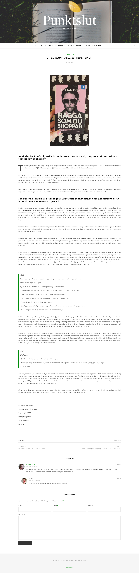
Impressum (56, 560)
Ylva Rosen (30, 464)
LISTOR (69, 45)
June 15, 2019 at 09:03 (34, 480)
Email (55, 506)
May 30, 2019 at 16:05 (31, 466)
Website (90, 506)
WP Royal (83, 560)
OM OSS (88, 45)
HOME (35, 45)
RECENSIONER (46, 45)
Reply (119, 464)
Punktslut (69, 20)
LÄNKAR (78, 45)
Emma (22, 440)
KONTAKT (97, 45)
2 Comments (117, 440)
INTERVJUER (59, 45)
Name (20, 506)
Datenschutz (64, 560)
